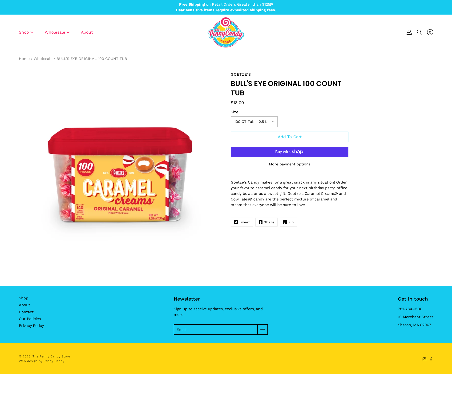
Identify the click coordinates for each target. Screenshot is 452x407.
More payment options (290, 164)
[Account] (409, 32)
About (87, 32)
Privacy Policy (31, 325)
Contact (26, 312)
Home (24, 58)
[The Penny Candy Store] (226, 32)
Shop (23, 298)
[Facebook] (431, 359)
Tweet (244, 222)
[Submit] (262, 329)
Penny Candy (54, 361)
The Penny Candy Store (51, 356)
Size (234, 112)
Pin (291, 222)
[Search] (419, 32)
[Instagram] (424, 359)
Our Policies (30, 319)
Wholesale (43, 58)
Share (269, 222)
